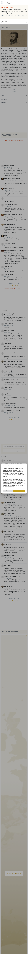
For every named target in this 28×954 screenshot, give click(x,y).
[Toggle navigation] (25, 3)
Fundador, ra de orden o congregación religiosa (14, 15)
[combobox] (14, 21)
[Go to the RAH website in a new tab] (2, 3)
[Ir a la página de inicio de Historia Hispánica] (7, 3)
